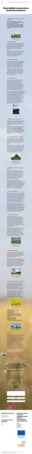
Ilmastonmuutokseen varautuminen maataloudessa (10, 452)
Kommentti (8, 390)
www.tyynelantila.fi (10, 349)
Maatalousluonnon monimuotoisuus (18, 2)
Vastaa (8, 380)
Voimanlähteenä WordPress (21, 452)
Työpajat (18, 1)
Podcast (25, 2)
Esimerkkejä (22, 1)
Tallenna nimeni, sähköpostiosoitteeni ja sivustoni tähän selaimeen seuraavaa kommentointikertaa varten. (16, 403)
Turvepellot (26, 1)
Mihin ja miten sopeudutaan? (5, 416)
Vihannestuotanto (11, 2)
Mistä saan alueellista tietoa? (5, 417)
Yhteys (27, 2)
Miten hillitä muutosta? (4, 415)
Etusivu (9, 1)
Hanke (11, 1)
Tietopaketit (14, 1)
